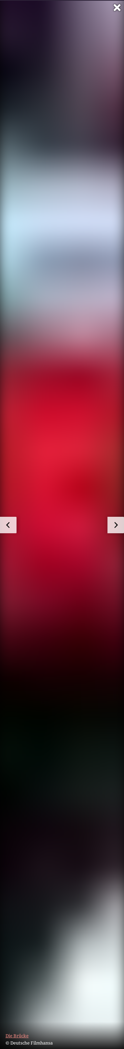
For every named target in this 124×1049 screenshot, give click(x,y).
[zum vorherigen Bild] (8, 525)
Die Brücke (17, 1036)
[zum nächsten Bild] (115, 525)
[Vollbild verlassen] (117, 7)
